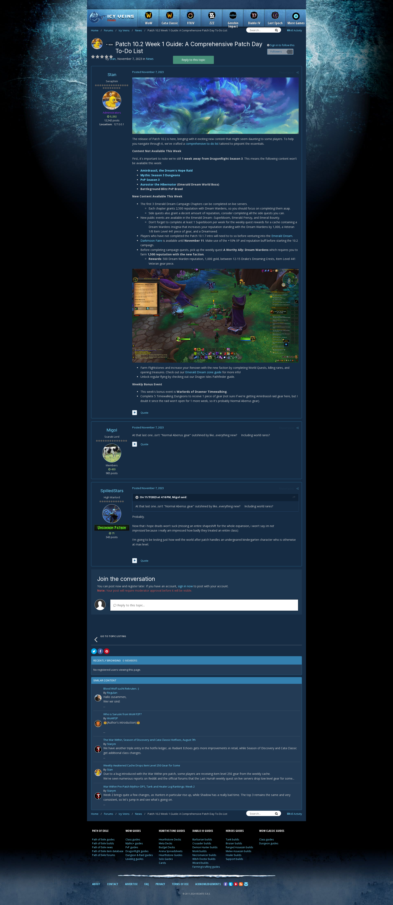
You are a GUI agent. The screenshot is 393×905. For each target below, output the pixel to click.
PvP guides (131, 847)
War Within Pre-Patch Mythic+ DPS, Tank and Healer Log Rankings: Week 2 (149, 786)
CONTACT (112, 884)
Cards (162, 863)
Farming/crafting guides (206, 867)
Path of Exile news (102, 847)
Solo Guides (166, 859)
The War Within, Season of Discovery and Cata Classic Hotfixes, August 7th (149, 740)
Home (96, 30)
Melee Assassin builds (238, 851)
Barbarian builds (202, 839)
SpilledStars (111, 490)
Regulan (112, 692)
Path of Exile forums (103, 855)
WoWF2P (112, 718)
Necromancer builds (204, 855)
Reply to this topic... (130, 605)
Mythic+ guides (134, 843)
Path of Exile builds (103, 843)
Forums (110, 30)
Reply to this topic (193, 60)
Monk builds (199, 851)
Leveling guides (134, 859)
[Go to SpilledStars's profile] (111, 513)
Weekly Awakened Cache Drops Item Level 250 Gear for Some (141, 765)
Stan (111, 74)
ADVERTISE (131, 884)
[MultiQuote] (134, 412)
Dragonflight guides (136, 851)
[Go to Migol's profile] (111, 453)
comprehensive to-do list (202, 144)
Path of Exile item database (107, 851)
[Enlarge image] (215, 105)
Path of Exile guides (103, 839)
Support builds (234, 859)
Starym (111, 744)
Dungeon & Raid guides (139, 855)
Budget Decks (167, 847)
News (140, 30)
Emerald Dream (281, 236)
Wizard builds (200, 863)
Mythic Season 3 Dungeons (160, 175)
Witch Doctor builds (203, 859)
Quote (144, 412)
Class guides (132, 839)
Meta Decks (165, 843)
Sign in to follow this (282, 45)
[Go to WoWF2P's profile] (98, 723)
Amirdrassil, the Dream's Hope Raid (166, 170)
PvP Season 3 (150, 180)
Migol (111, 430)
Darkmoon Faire (151, 240)
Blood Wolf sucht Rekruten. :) (121, 688)
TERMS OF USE (180, 884)
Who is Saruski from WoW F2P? (122, 714)
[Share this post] (297, 72)
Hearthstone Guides (170, 855)
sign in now (185, 586)
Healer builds (233, 855)
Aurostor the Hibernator (158, 184)
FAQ (146, 884)
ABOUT (96, 884)
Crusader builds (201, 843)
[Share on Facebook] (100, 651)
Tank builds (232, 839)
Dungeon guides (268, 843)
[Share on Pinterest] (107, 651)
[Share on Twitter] (94, 651)
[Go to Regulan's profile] (98, 697)
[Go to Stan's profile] (97, 43)
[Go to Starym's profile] (98, 749)
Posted (148, 72)
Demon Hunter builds (204, 847)
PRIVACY (160, 884)
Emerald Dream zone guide (203, 372)
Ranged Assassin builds (239, 847)
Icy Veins (126, 30)
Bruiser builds (234, 843)
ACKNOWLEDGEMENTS (208, 884)
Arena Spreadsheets (170, 851)
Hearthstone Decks (170, 839)
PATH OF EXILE (100, 831)
